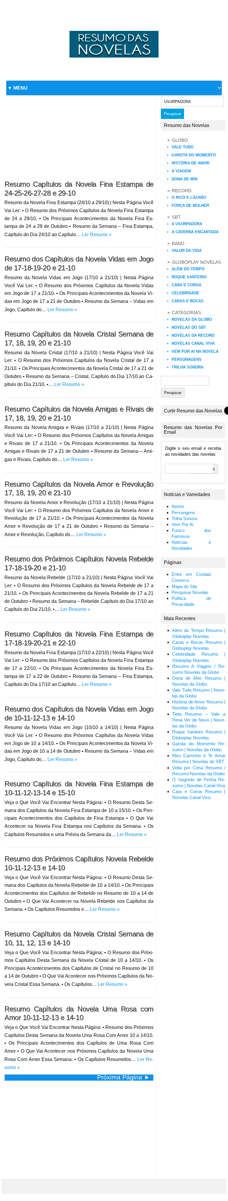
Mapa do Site (184, 586)
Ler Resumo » (97, 234)
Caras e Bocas (188, 301)
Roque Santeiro (189, 277)
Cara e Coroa (186, 285)
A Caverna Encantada (195, 232)
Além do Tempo (188, 269)
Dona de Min (184, 179)
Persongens (183, 512)
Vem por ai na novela (195, 351)
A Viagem (181, 171)
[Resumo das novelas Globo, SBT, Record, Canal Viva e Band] (114, 31)
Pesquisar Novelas (190, 592)
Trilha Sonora (187, 367)
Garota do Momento (194, 155)
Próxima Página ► (123, 1077)
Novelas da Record (193, 335)
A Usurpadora (187, 224)
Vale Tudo (183, 147)
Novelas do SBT (189, 327)
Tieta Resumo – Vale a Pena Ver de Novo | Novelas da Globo (199, 720)
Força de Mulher (190, 205)
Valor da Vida (187, 250)
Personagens (187, 359)
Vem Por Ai (182, 524)
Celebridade (185, 293)
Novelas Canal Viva (193, 343)
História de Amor (190, 163)
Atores (178, 506)
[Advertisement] (79, 130)
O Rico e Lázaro (189, 197)
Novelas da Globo (192, 319)
